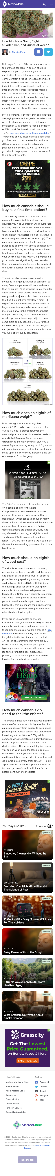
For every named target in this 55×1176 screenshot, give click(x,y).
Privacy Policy (12, 1099)
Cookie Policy (12, 1103)
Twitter (43, 1086)
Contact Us (11, 1095)
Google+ (44, 1095)
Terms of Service (14, 1108)
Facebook (44, 1082)
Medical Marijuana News (17, 1082)
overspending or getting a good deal (30, 133)
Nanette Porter (19, 52)
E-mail (43, 1091)
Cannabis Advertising (16, 1112)
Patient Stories (13, 1086)
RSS (42, 1100)
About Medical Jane (15, 1091)
